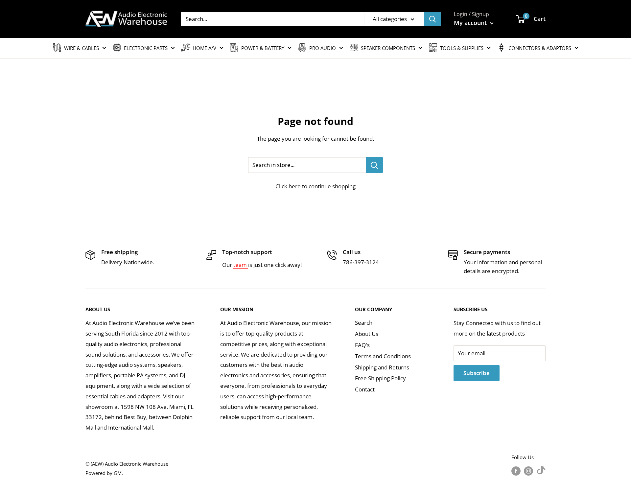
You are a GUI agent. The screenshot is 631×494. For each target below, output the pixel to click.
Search (363, 322)
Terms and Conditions (383, 356)
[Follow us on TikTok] (541, 471)
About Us (366, 334)
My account (471, 23)
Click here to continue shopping (315, 186)
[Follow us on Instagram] (528, 471)
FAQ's (362, 345)
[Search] (432, 19)
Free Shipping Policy (380, 378)
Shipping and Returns (382, 367)
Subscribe (476, 373)
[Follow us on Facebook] (516, 471)
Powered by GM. (104, 473)
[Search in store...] (374, 165)
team (240, 265)
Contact (365, 389)
